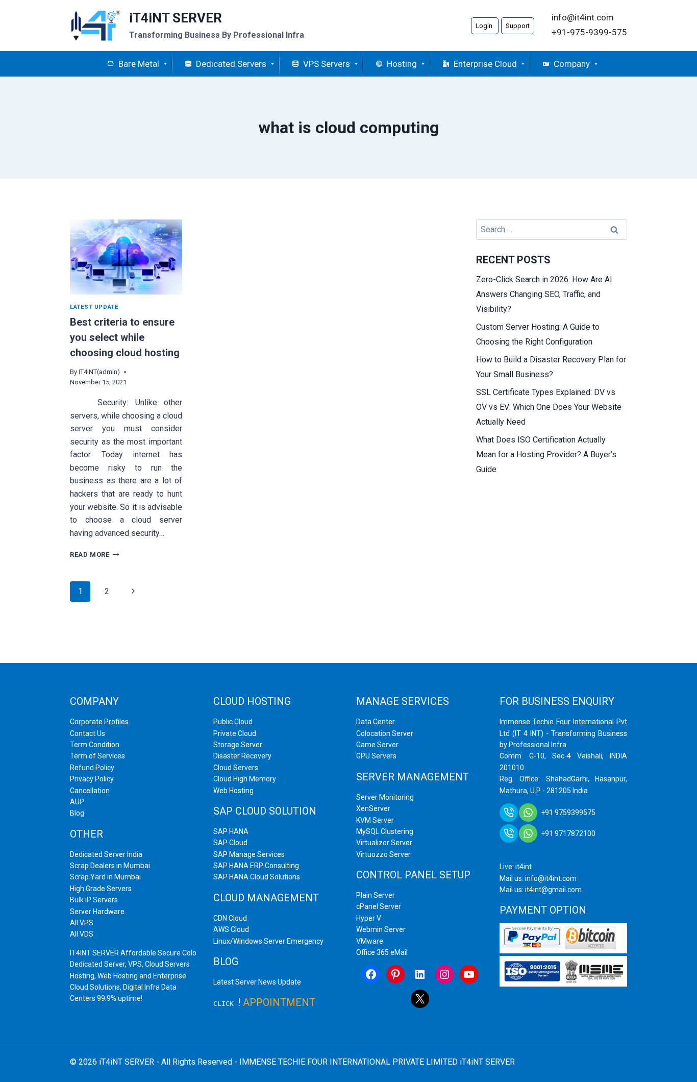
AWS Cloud (231, 929)
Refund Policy (92, 768)
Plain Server (375, 895)
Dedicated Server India (106, 854)
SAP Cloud (230, 843)
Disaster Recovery (242, 756)
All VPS (81, 923)
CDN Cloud (230, 918)
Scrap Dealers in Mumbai (110, 866)
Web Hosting (233, 790)
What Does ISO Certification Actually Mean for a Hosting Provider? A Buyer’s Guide (546, 454)
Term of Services (97, 756)
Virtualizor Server (384, 843)
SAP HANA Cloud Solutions (256, 877)
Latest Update (94, 307)
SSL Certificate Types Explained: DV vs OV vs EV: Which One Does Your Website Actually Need (548, 407)
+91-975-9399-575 (589, 32)
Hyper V (368, 918)
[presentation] (126, 256)
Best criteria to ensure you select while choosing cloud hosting (125, 337)
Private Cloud (234, 733)
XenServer (373, 808)
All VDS (81, 934)
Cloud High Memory (244, 779)
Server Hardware (97, 911)
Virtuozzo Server (383, 854)
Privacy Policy (92, 779)
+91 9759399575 (568, 812)
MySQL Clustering (384, 831)
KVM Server (375, 820)
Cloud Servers (235, 768)
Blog (77, 813)
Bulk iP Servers (94, 900)
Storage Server (237, 745)
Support (518, 26)
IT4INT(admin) (99, 372)
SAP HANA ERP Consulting (256, 866)
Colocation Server (384, 733)
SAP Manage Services (249, 854)
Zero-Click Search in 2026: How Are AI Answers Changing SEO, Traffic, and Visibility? (544, 294)
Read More (94, 554)
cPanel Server (378, 906)
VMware (369, 941)
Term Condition (94, 745)
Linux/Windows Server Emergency (268, 941)
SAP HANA (230, 831)
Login (485, 26)
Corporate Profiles (99, 722)
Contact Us (87, 733)
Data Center (375, 722)
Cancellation (90, 790)
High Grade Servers (101, 888)
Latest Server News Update (257, 982)
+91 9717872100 (568, 833)
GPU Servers (376, 756)
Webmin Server (381, 929)
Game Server (377, 745)
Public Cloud (233, 722)
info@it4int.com (583, 17)
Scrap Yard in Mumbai (105, 877)
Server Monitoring (385, 797)
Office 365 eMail (382, 952)
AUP (77, 802)
